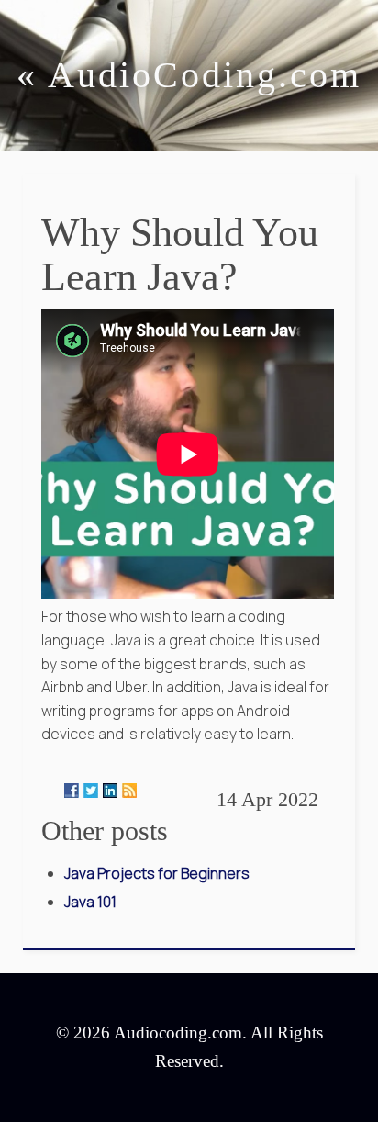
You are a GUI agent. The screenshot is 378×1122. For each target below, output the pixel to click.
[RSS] (129, 790)
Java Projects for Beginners (157, 873)
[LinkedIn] (110, 790)
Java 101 (90, 902)
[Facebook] (71, 790)
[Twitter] (90, 790)
